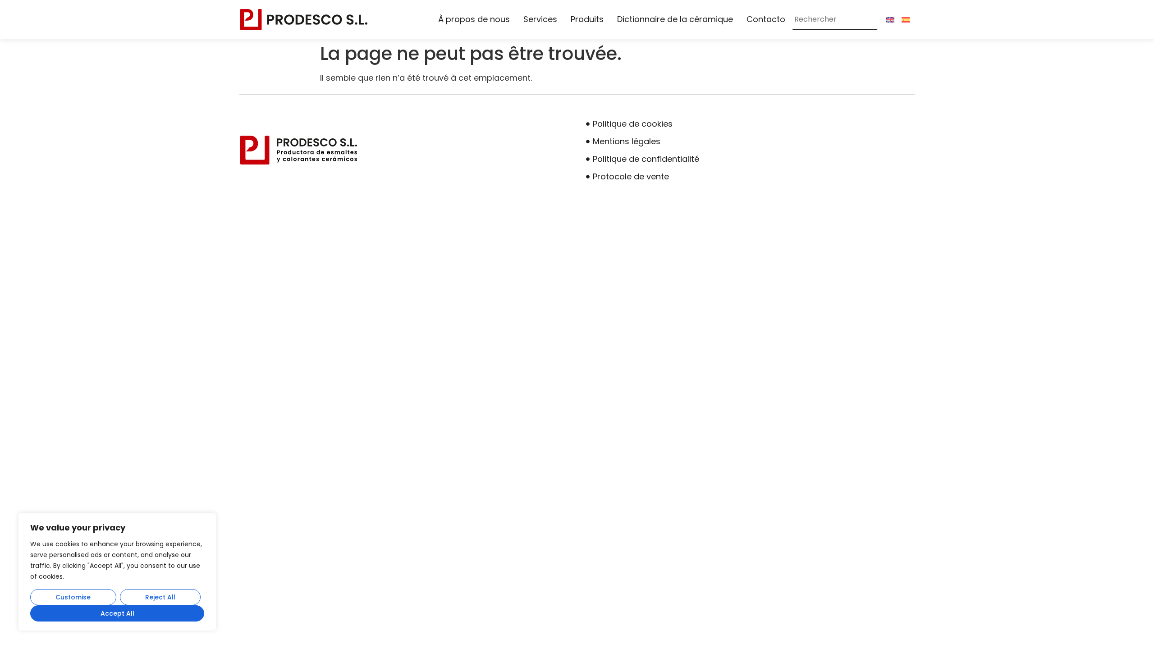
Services (540, 19)
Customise (73, 597)
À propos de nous (474, 19)
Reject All (160, 597)
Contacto (765, 19)
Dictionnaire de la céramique (675, 19)
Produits (587, 19)
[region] (117, 572)
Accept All (117, 613)
